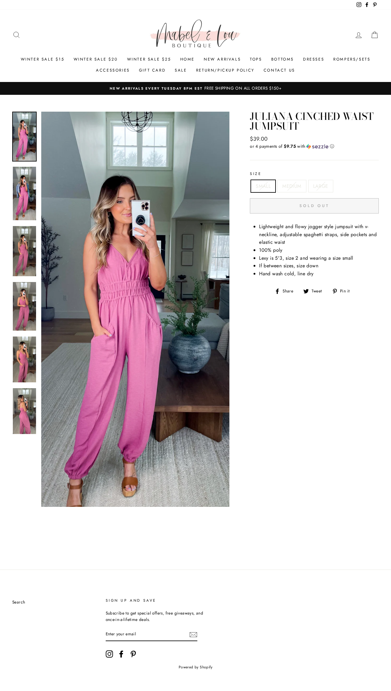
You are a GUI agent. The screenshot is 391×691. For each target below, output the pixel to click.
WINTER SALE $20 (96, 59)
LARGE (320, 186)
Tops (256, 59)
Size (255, 173)
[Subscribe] (193, 634)
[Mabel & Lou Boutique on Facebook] (121, 654)
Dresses (313, 59)
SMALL (263, 186)
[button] (314, 146)
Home (187, 59)
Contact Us (279, 70)
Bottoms (282, 59)
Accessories (113, 70)
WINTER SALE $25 (149, 59)
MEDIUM (291, 186)
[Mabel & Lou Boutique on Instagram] (109, 654)
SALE (181, 70)
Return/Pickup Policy (225, 70)
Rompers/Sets (351, 59)
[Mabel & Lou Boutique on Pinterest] (133, 654)
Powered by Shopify (195, 667)
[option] (195, 88)
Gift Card (152, 70)
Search (18, 602)
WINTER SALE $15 (42, 59)
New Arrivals (222, 59)
